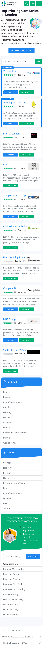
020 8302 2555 (10, 247)
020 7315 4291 (26, 123)
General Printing (11, 604)
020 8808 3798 (10, 186)
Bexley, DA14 (23, 230)
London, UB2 (20, 353)
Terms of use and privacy (14, 643)
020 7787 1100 (26, 216)
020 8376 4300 (26, 340)
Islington (7, 422)
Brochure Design (11, 574)
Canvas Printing (10, 594)
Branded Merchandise (14, 569)
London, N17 (23, 168)
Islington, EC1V (25, 106)
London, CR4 (20, 261)
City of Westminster (12, 402)
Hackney (7, 412)
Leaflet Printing (10, 614)
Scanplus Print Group (14, 195)
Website (11, 92)
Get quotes (33, 556)
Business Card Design (13, 584)
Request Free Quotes (21, 50)
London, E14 (24, 137)
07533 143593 (10, 278)
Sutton (6, 437)
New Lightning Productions (17, 257)
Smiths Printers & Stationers (18, 350)
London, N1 (23, 292)
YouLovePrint (10, 71)
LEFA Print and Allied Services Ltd (20, 226)
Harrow (6, 417)
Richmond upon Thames (15, 432)
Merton (6, 427)
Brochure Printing (12, 579)
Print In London (11, 133)
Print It (6, 164)
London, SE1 (23, 75)
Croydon (7, 407)
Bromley (7, 397)
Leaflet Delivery (10, 609)
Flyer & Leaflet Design (13, 599)
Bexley (6, 392)
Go (38, 61)
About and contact (12, 630)
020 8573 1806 (10, 371)
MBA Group (9, 319)
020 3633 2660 (26, 155)
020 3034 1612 (26, 92)
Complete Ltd (10, 288)
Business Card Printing (14, 589)
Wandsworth (9, 442)
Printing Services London (16, 102)
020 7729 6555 (26, 309)
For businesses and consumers (17, 637)
